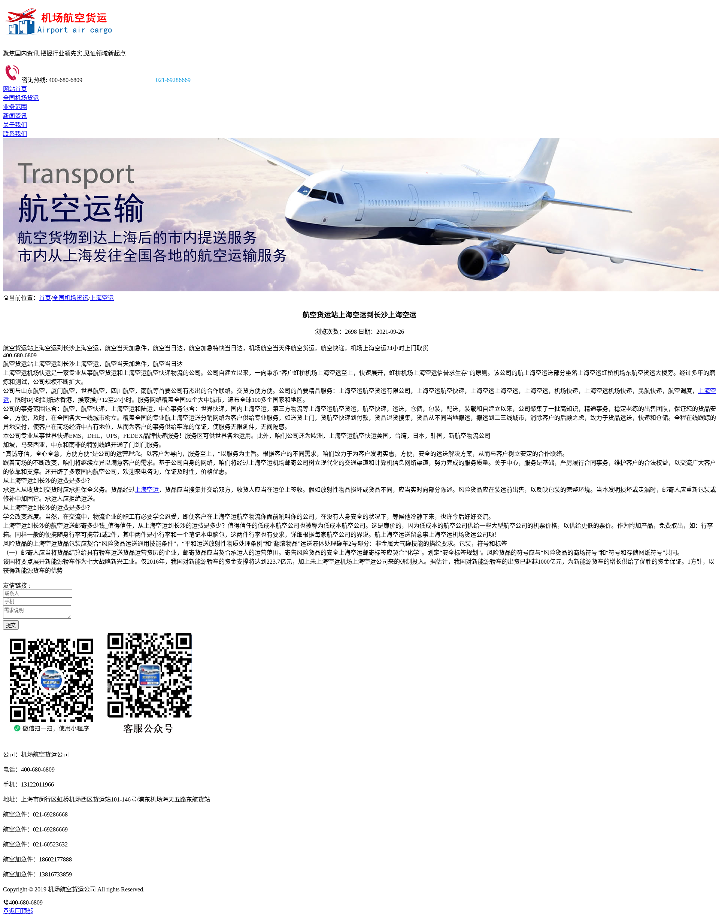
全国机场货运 (21, 98)
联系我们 (15, 134)
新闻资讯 (15, 116)
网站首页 (15, 89)
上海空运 (102, 298)
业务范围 (15, 107)
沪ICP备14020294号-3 (173, 889)
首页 (45, 298)
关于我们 (15, 125)
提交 (11, 625)
